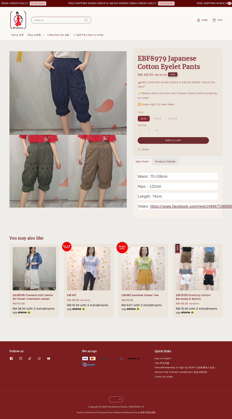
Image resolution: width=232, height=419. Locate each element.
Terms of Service (86, 412)
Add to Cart (173, 140)
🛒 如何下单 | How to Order (88, 34)
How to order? (163, 358)
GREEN (157, 118)
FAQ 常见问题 (162, 363)
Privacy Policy (105, 412)
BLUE (143, 118)
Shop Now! (28, 3)
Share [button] (145, 149)
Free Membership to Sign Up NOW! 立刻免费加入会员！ (186, 367)
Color (141, 112)
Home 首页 (17, 34)
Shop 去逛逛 (34, 34)
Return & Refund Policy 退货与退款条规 (134, 412)
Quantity (142, 125)
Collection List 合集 (58, 34)
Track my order (164, 376)
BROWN (173, 118)
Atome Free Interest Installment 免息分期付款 (181, 372)
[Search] (86, 20)
